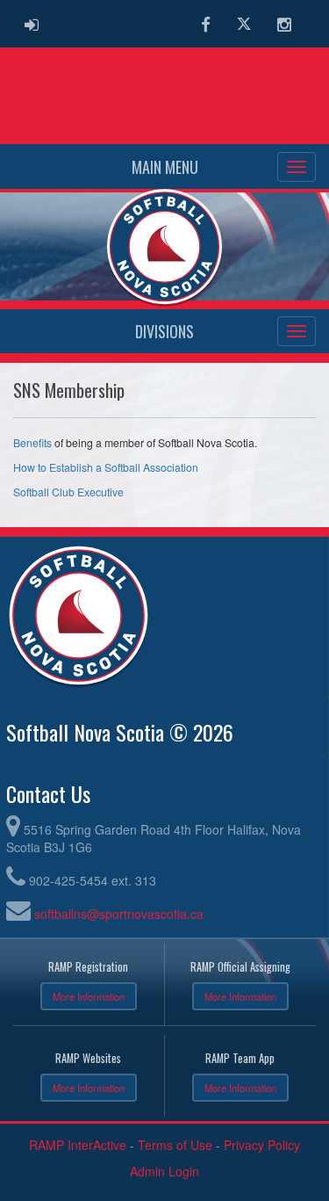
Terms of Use (175, 1145)
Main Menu (165, 167)
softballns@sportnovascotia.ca (119, 913)
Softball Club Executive (68, 492)
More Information (89, 996)
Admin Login (164, 1171)
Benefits (32, 443)
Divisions (164, 331)
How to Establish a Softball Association (105, 467)
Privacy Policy (262, 1145)
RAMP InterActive (77, 1145)
